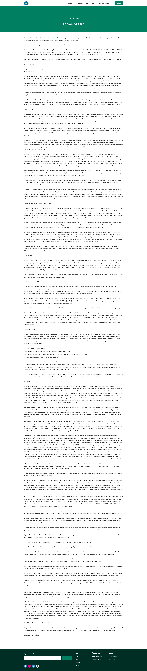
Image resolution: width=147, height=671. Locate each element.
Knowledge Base (97, 656)
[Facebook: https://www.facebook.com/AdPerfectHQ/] (25, 666)
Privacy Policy (113, 656)
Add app (119, 3)
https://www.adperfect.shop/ (52, 38)
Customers (90, 3)
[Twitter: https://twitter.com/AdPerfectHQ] (33, 666)
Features (79, 3)
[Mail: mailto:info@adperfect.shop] (37, 666)
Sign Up (77, 666)
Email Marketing (104, 3)
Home (70, 3)
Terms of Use (113, 659)
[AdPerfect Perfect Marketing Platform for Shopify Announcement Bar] (26, 3)
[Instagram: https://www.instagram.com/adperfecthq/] (29, 666)
